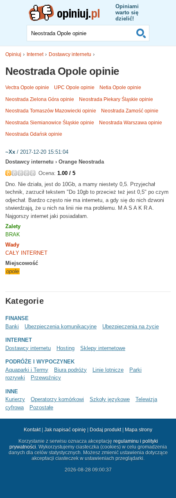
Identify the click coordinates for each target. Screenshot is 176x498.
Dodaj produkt (105, 430)
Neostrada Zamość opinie (129, 111)
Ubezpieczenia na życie (130, 326)
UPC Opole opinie (74, 87)
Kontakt (32, 430)
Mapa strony (138, 430)
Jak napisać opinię (65, 430)
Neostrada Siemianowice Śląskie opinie (49, 123)
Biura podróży (70, 370)
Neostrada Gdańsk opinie (33, 134)
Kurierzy (15, 399)
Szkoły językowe (110, 399)
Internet (35, 54)
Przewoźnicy (46, 378)
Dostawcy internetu (70, 54)
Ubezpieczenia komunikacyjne (61, 326)
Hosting (65, 348)
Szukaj (141, 33)
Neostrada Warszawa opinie (130, 123)
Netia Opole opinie (120, 87)
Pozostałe (41, 407)
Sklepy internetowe (102, 348)
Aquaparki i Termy (26, 370)
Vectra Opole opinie (27, 87)
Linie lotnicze (108, 370)
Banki (12, 326)
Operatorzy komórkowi (57, 399)
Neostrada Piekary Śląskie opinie (116, 99)
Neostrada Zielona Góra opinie (39, 99)
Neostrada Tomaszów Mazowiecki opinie (50, 111)
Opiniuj (13, 54)
